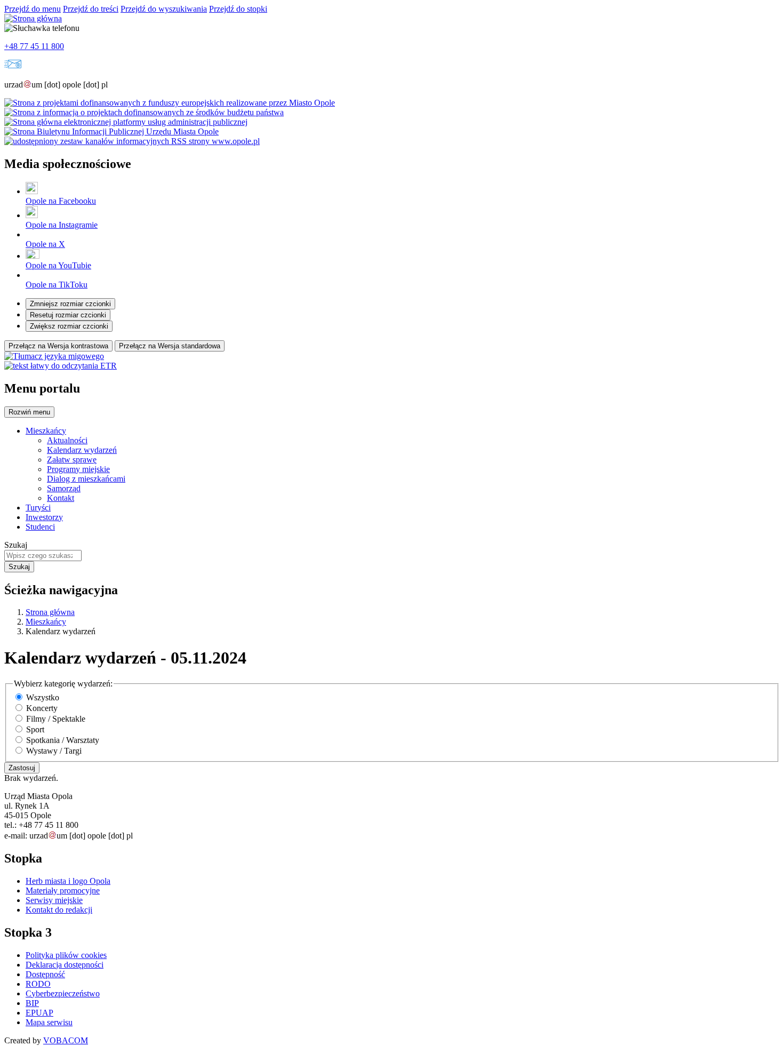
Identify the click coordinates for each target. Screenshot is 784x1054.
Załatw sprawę (72, 459)
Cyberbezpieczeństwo (63, 993)
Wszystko (42, 697)
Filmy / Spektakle (55, 718)
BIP (32, 1003)
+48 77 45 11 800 (34, 46)
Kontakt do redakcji (59, 909)
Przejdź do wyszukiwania (164, 8)
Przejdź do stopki (238, 8)
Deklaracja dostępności (64, 964)
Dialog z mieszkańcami (86, 478)
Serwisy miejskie (54, 900)
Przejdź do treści (90, 8)
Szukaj (15, 544)
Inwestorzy (44, 517)
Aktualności (67, 440)
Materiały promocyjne (63, 890)
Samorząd (64, 488)
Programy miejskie (78, 469)
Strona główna (50, 612)
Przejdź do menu (32, 8)
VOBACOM (65, 1040)
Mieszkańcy (46, 430)
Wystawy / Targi (54, 750)
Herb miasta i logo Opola (68, 880)
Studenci (40, 526)
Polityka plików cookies (66, 955)
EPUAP (39, 1012)
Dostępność (45, 974)
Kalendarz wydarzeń (82, 449)
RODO (38, 983)
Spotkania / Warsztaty (62, 740)
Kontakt (60, 497)
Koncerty (42, 708)
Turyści (38, 507)
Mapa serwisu (49, 1022)
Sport (35, 729)
